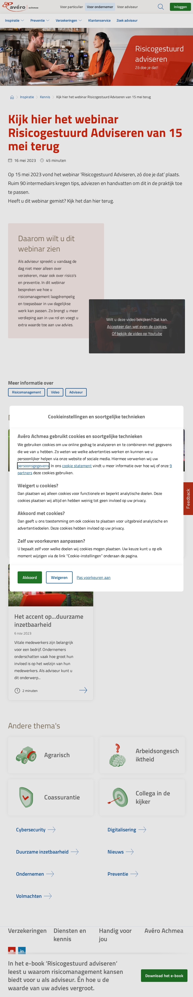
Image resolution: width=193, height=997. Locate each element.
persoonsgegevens (33, 466)
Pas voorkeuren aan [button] (94, 577)
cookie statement (77, 466)
